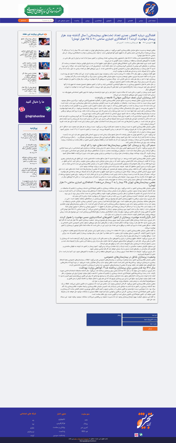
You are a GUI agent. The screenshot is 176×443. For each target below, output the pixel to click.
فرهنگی (119, 21)
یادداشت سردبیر (59, 435)
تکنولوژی (108, 21)
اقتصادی (130, 21)
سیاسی (141, 21)
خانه (86, 420)
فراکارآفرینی (98, 21)
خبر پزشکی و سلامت (131, 42)
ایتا (33, 424)
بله (33, 420)
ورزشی (87, 21)
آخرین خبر (120, 42)
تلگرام (32, 428)
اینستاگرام (31, 431)
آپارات (32, 435)
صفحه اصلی (152, 21)
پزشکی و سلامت (59, 427)
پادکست (76, 21)
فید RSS (85, 431)
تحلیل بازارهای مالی (63, 21)
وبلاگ (85, 423)
